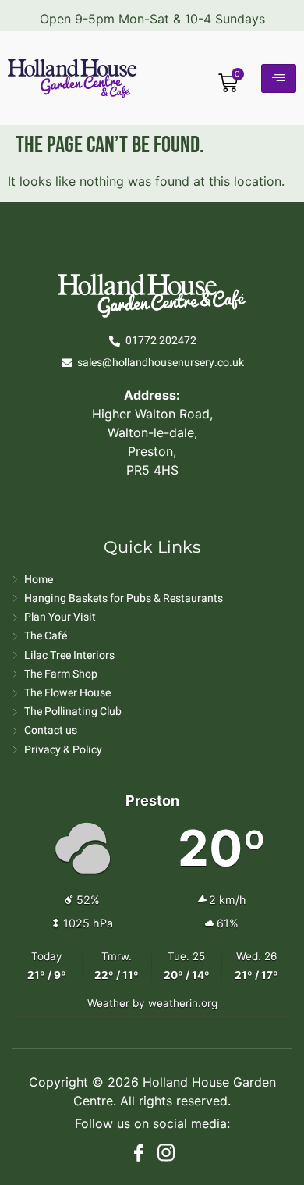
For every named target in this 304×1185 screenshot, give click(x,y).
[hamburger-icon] (278, 78)
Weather (108, 1003)
